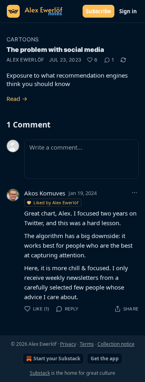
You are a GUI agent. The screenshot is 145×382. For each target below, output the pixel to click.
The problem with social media (55, 49)
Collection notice (116, 344)
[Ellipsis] (134, 192)
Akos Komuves (44, 193)
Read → (16, 98)
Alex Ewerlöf (25, 60)
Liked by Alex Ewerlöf (56, 202)
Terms (87, 344)
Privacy (68, 344)
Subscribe (98, 11)
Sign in (128, 11)
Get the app (105, 358)
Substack (40, 373)
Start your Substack (56, 358)
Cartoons (22, 39)
